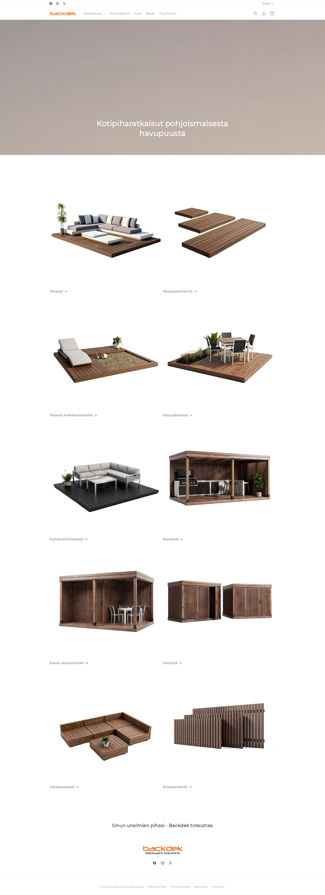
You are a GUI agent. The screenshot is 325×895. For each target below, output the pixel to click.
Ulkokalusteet (62, 787)
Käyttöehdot (201, 887)
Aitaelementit (175, 787)
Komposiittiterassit (67, 539)
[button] (94, 13)
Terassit (56, 291)
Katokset (171, 539)
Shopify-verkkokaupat (131, 887)
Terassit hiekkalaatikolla (71, 415)
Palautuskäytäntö (156, 887)
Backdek (114, 887)
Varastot (170, 663)
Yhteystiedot (218, 887)
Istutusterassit (175, 415)
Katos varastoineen (67, 663)
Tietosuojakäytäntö (180, 887)
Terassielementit (178, 291)
